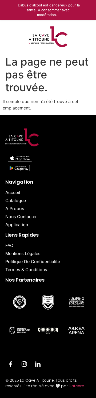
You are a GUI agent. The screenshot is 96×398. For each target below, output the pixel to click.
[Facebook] (10, 365)
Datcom (76, 386)
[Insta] (24, 365)
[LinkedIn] (38, 365)
